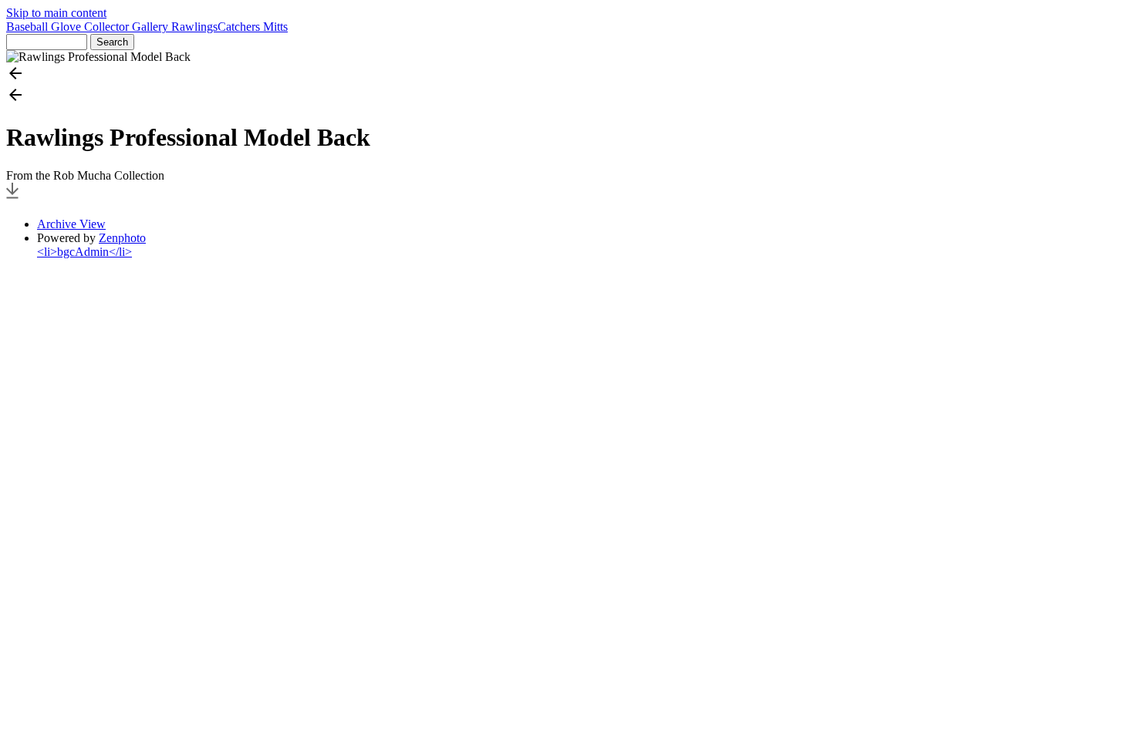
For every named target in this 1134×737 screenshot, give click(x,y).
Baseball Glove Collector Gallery (88, 26)
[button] (567, 75)
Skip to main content (56, 12)
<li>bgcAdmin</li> (84, 251)
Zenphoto (122, 237)
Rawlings (194, 26)
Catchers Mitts (253, 26)
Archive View (71, 224)
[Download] (12, 197)
